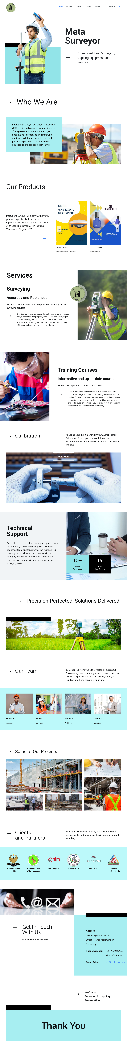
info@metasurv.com (115, 962)
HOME (61, 6)
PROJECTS (89, 6)
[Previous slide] (59, 229)
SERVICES (80, 6)
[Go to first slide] (117, 229)
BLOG (105, 6)
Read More (63, 456)
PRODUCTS (70, 6)
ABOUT (98, 6)
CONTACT (113, 6)
